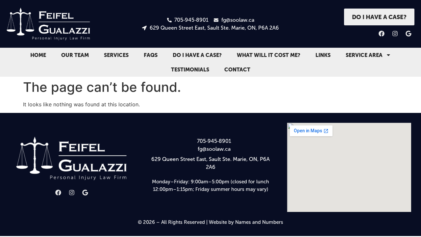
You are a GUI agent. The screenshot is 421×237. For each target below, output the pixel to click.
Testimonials (190, 69)
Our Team (75, 55)
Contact (237, 69)
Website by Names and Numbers (246, 222)
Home (38, 55)
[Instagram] (395, 34)
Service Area (364, 55)
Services (116, 55)
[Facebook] (381, 34)
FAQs (151, 55)
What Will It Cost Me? (268, 55)
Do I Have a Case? (197, 55)
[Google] (408, 34)
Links (323, 55)
